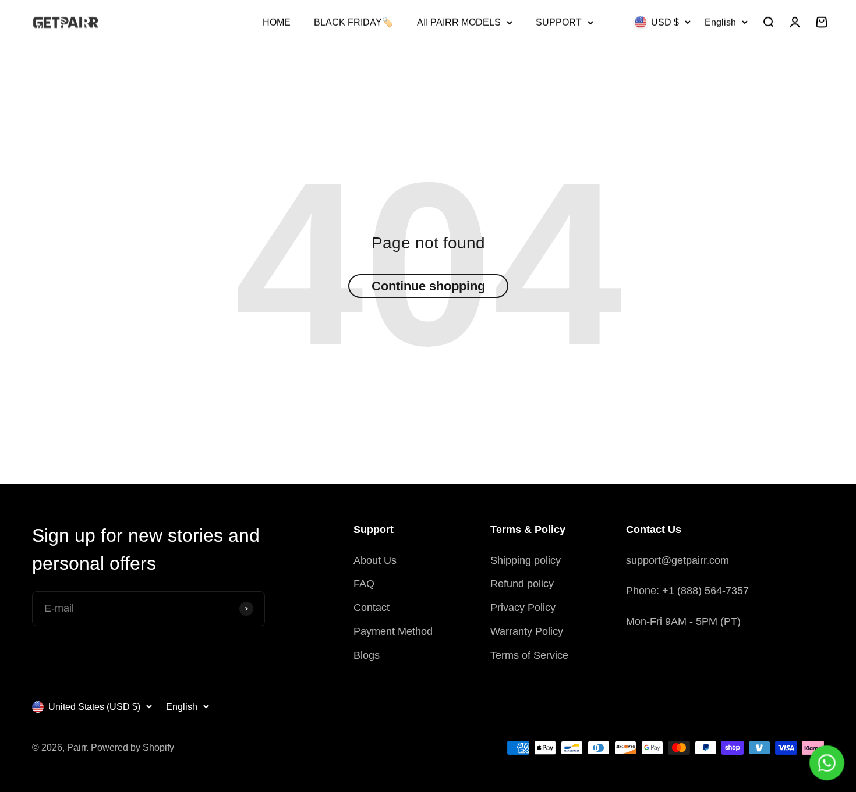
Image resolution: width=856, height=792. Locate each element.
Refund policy (522, 583)
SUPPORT (559, 22)
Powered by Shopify (132, 747)
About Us (375, 560)
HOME (277, 22)
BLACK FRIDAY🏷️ (354, 22)
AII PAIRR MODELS (459, 22)
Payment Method (393, 631)
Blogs (366, 655)
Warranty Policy (526, 631)
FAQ (363, 583)
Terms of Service (529, 655)
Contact (371, 607)
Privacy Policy (523, 607)
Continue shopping (428, 286)
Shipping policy (525, 560)
